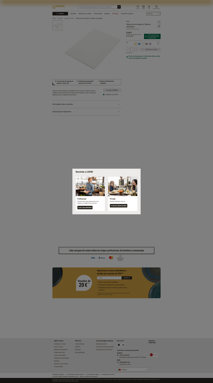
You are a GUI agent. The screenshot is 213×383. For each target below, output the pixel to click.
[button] (90, 194)
